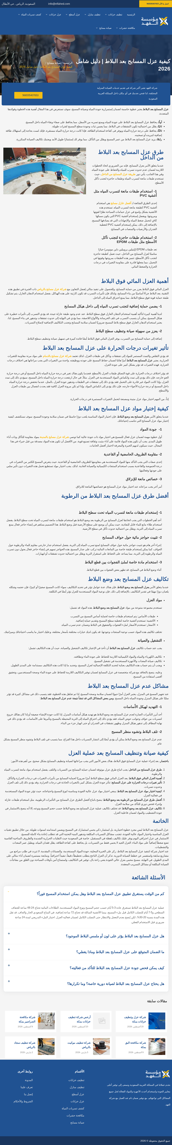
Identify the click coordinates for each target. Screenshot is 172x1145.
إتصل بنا (28, 1094)
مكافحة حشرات (75, 1115)
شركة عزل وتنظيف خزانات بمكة (135, 1019)
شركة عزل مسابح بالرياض (52, 289)
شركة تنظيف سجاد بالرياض (24, 1045)
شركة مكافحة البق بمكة (135, 1045)
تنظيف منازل (77, 1087)
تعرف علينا (27, 1087)
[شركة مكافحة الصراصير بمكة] (46, 1021)
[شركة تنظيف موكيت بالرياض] (101, 1046)
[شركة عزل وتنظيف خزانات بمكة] (156, 1021)
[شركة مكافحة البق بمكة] (156, 1046)
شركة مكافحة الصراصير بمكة (27, 1019)
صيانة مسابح (77, 1122)
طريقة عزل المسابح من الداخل (118, 174)
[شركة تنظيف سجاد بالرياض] (46, 1046)
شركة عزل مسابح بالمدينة (54, 437)
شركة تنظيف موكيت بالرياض (79, 1045)
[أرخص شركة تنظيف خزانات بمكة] (101, 1021)
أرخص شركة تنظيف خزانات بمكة (79, 1019)
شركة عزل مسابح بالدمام (57, 356)
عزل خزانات (77, 1101)
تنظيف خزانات (76, 1080)
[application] (106, 14)
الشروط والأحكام (23, 1101)
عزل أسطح (78, 1094)
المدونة (29, 1080)
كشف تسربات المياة (73, 1108)
